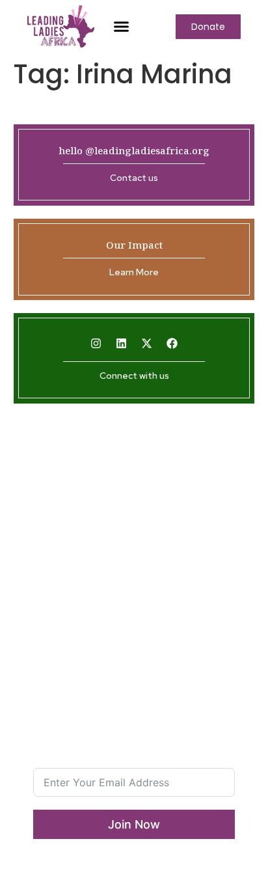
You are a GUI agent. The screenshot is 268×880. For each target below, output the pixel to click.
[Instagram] (96, 344)
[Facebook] (172, 344)
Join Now (134, 824)
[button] (121, 26)
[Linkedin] (122, 344)
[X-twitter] (147, 344)
